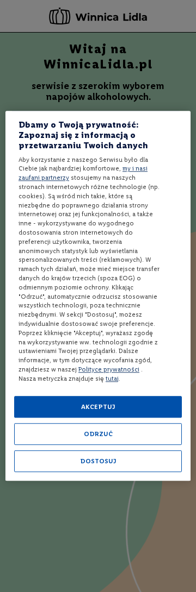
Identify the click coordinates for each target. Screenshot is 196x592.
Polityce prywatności (108, 369)
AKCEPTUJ (98, 407)
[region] (98, 296)
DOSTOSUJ (98, 461)
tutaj (112, 378)
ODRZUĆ (98, 434)
